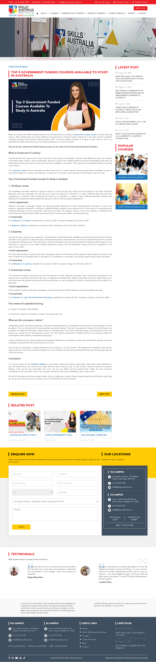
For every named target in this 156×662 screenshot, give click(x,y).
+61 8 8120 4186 (118, 506)
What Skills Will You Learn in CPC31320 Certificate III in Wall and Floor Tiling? (130, 78)
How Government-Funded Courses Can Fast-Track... (74, 435)
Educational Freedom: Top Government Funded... (109, 435)
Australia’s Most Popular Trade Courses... (34, 435)
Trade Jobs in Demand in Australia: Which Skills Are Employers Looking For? (128, 109)
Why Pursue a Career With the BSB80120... (130, 646)
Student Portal (122, 2)
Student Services (117, 13)
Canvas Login (104, 2)
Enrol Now (141, 8)
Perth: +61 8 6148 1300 (19, 2)
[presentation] (140, 561)
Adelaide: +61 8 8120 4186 (43, 2)
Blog (18, 59)
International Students (72, 13)
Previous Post (18, 394)
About (44, 13)
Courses (54, 13)
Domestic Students (96, 13)
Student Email (141, 2)
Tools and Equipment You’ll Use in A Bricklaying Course (131, 123)
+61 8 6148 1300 (118, 483)
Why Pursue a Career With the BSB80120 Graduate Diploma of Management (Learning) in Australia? (130, 94)
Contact (142, 13)
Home (12, 59)
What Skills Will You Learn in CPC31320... (130, 634)
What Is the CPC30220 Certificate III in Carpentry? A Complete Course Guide (131, 136)
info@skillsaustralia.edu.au (70, 2)
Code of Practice (89, 639)
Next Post (104, 394)
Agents (131, 13)
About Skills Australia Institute (94, 632)
